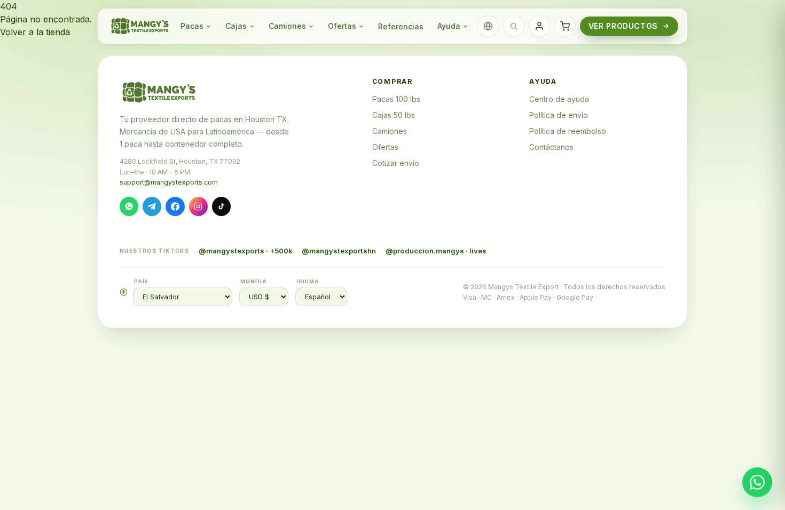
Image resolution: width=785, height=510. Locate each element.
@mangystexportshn (339, 250)
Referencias (400, 26)
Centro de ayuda (559, 98)
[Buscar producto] (513, 26)
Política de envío (558, 114)
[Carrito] (565, 26)
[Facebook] (175, 206)
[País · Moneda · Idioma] (488, 26)
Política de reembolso (567, 131)
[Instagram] (198, 206)
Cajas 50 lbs (393, 114)
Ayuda (448, 25)
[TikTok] (221, 206)
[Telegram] (152, 206)
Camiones (287, 25)
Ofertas (342, 25)
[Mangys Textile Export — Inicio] (140, 26)
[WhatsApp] (129, 206)
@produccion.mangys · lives (436, 250)
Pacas (191, 25)
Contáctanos (551, 147)
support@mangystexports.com (169, 182)
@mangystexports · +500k (246, 250)
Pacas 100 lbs (396, 98)
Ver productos (623, 25)
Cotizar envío (395, 163)
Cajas (236, 25)
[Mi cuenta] (539, 26)
